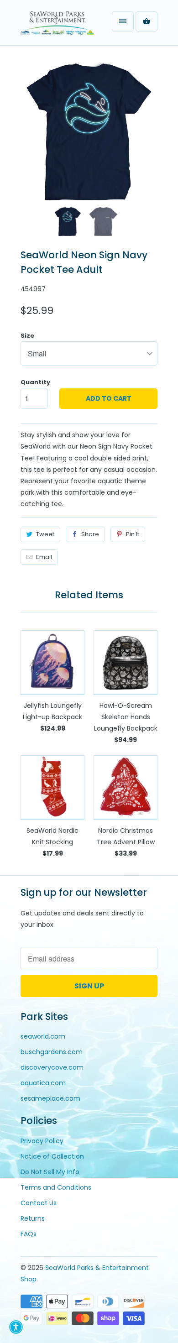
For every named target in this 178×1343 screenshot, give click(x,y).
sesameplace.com (50, 1098)
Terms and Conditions (56, 1187)
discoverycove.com (52, 1067)
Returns (33, 1218)
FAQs (29, 1233)
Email (44, 557)
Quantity (35, 382)
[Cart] (146, 21)
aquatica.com (43, 1082)
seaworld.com (43, 1036)
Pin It (132, 534)
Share (90, 534)
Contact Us (39, 1202)
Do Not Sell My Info (50, 1171)
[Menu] (123, 21)
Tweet (45, 534)
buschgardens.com (52, 1051)
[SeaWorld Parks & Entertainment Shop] (57, 26)
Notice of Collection (52, 1156)
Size (27, 335)
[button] (16, 1327)
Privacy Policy (42, 1140)
